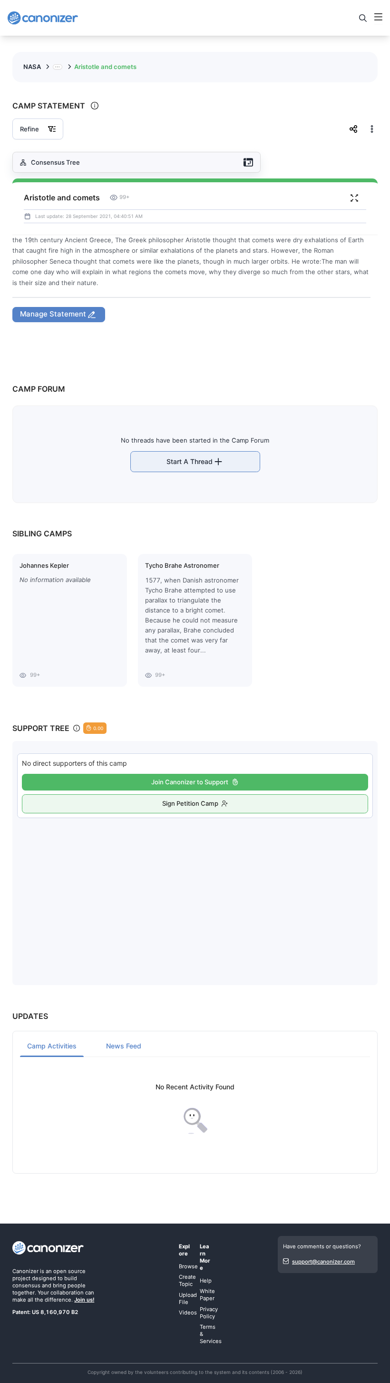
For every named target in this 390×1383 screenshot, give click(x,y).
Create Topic (187, 1280)
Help (206, 1280)
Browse (188, 1266)
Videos (188, 1312)
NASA (32, 66)
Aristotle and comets (105, 66)
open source (69, 1271)
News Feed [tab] (123, 1046)
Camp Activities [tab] (52, 1046)
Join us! (84, 1299)
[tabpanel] (195, 1109)
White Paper (207, 1295)
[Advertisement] (195, 891)
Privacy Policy (209, 1313)
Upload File (188, 1298)
